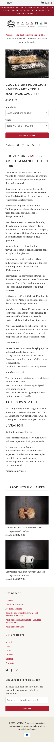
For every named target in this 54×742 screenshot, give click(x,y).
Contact (9, 600)
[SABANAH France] (27, 24)
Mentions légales (13, 609)
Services (9, 655)
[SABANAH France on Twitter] (7, 670)
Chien (8, 650)
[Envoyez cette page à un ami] (37, 145)
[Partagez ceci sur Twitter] (17, 145)
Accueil (8, 642)
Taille (8, 120)
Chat (7, 646)
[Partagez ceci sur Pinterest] (27, 145)
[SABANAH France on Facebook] (12, 670)
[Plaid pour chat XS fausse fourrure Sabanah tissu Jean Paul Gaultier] (27, 63)
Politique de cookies (14, 627)
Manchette (11, 107)
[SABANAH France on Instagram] (17, 670)
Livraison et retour (14, 604)
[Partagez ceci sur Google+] (32, 145)
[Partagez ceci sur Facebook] (22, 145)
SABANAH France (23, 723)
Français (9, 663)
